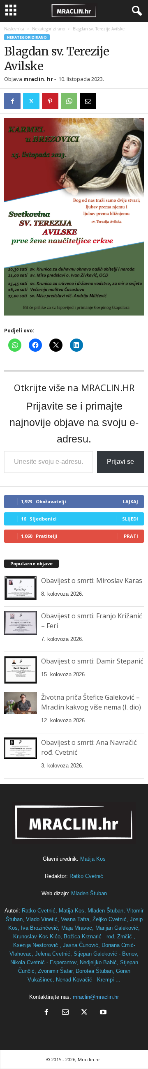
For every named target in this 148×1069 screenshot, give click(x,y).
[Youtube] (102, 1013)
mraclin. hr (38, 79)
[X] (31, 101)
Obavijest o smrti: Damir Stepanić (92, 661)
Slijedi (130, 519)
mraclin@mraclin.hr (96, 997)
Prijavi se (120, 461)
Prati (131, 536)
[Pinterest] (50, 101)
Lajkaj (130, 501)
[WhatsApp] (69, 101)
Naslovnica (14, 29)
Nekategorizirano (48, 29)
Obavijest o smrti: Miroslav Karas (91, 580)
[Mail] (65, 1013)
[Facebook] (12, 101)
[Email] (88, 101)
